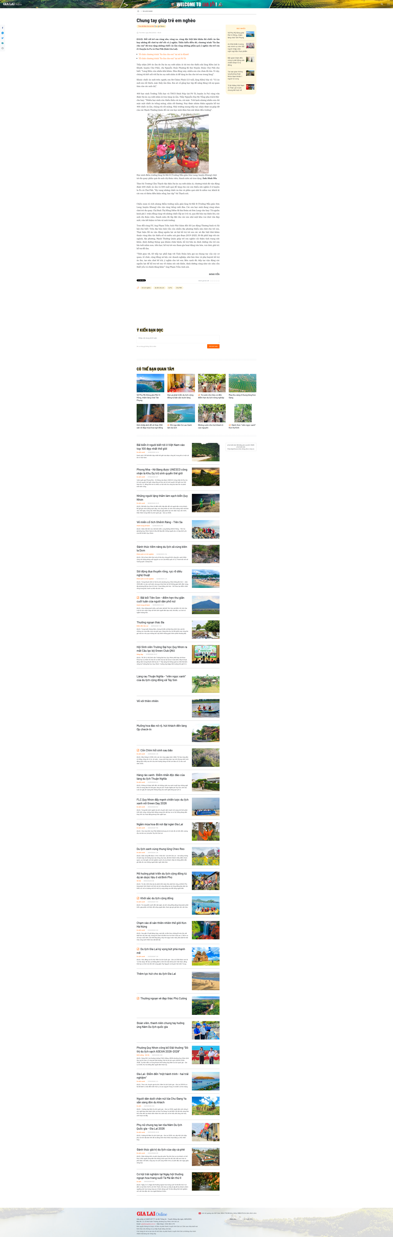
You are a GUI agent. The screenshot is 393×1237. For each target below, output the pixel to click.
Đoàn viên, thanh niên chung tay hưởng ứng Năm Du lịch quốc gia (160, 1024)
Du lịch (139, 1106)
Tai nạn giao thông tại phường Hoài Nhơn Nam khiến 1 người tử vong (235, 75)
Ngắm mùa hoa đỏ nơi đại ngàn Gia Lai (160, 824)
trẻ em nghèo (146, 288)
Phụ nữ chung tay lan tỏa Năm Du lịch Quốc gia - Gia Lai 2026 (159, 1126)
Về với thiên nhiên (147, 701)
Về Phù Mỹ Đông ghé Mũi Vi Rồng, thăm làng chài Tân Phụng (236, 35)
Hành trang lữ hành (143, 526)
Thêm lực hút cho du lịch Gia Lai (156, 973)
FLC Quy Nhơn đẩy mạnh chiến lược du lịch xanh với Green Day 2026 (163, 801)
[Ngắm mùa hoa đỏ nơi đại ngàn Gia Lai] (206, 831)
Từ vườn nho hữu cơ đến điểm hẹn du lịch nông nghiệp (211, 396)
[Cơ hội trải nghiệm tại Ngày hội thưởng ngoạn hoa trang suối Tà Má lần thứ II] (206, 1181)
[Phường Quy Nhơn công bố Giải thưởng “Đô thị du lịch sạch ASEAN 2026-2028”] (206, 1055)
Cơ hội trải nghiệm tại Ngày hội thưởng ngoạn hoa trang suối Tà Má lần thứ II (160, 1176)
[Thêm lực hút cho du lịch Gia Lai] (206, 981)
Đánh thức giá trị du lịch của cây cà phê (161, 1149)
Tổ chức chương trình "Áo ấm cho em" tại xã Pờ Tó (162, 58)
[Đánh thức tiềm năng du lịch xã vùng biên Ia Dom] (206, 554)
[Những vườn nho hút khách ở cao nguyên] (212, 413)
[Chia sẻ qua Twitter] (2, 38)
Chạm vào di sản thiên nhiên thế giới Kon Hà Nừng (161, 924)
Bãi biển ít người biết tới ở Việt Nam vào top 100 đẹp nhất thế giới (161, 446)
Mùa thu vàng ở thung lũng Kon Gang (242, 396)
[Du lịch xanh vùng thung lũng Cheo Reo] (206, 856)
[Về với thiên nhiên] (206, 708)
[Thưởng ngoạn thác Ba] (206, 629)
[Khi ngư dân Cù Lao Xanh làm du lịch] (181, 413)
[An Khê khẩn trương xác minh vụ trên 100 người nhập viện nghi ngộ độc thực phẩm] (250, 45)
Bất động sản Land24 (243, 445)
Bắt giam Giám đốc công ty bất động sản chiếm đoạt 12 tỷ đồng (236, 61)
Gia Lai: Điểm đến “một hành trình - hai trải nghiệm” (163, 1075)
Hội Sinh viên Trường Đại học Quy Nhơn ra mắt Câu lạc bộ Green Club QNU (162, 648)
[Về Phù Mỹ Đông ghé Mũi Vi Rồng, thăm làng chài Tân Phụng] (250, 34)
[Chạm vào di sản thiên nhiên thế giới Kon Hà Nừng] (206, 930)
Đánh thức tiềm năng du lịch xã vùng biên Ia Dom (162, 548)
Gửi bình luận (213, 346)
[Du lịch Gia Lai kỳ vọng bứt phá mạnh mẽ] (206, 956)
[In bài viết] (2, 48)
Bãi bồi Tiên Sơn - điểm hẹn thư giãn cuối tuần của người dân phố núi (160, 599)
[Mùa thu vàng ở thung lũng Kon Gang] (242, 383)
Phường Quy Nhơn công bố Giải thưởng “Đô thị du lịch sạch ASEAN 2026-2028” (162, 1049)
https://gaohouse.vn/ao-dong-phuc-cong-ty (240, 449)
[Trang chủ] (138, 11)
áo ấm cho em (159, 288)
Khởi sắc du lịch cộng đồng (156, 898)
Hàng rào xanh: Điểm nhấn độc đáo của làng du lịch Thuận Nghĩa (161, 776)
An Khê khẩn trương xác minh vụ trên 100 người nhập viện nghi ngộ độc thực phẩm (237, 47)
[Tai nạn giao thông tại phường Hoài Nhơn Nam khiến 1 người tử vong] (250, 73)
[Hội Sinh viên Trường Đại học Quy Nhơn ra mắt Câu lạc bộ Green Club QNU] (206, 654)
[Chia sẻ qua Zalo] (2, 32)
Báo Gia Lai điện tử (13, 4)
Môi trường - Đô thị (143, 1055)
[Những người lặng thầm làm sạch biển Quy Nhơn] (206, 503)
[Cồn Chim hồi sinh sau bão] (206, 757)
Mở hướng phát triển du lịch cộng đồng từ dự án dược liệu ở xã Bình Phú (162, 875)
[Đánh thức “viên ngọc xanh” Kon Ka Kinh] (242, 413)
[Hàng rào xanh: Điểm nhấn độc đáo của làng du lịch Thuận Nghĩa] (206, 782)
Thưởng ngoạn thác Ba (150, 622)
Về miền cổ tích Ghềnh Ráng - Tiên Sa (159, 522)
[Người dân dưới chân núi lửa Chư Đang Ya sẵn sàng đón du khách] (206, 1106)
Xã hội (139, 881)
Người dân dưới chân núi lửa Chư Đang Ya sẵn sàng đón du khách (161, 1100)
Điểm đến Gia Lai (143, 626)
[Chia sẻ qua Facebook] (2, 27)
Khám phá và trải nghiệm (145, 554)
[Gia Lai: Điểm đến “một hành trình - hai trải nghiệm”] (206, 1081)
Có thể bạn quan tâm (155, 369)
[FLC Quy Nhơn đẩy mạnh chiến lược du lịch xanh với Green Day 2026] (206, 807)
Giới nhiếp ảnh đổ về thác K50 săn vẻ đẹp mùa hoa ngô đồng (150, 426)
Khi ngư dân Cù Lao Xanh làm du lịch (179, 426)
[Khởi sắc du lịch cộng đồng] (206, 905)
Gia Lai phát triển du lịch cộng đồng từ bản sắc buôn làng (180, 396)
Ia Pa (170, 288)
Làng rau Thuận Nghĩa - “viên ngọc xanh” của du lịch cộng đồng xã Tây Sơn (161, 678)
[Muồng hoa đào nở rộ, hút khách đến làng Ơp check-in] (206, 733)
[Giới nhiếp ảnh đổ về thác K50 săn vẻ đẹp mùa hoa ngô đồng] (150, 413)
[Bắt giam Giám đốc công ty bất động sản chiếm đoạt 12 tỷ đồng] (250, 59)
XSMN (252, 445)
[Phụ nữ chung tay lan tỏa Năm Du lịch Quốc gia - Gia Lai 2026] (206, 1132)
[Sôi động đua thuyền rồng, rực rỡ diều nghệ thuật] (206, 578)
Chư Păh (179, 288)
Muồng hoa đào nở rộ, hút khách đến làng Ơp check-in (162, 727)
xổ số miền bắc (231, 445)
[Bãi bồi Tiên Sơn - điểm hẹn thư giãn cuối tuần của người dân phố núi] (206, 605)
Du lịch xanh (147, 11)
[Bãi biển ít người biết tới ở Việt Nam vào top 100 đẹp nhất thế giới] (206, 452)
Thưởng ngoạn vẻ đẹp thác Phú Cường (163, 998)
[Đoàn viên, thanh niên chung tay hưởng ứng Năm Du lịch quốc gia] (206, 1030)
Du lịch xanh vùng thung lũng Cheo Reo (161, 849)
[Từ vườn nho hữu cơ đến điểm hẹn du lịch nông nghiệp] (212, 383)
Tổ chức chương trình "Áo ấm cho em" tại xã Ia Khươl (164, 54)
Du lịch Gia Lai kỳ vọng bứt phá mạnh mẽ (161, 950)
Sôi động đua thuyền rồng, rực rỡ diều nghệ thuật (159, 573)
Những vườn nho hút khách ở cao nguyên (210, 426)
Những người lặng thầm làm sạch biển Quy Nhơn (162, 497)
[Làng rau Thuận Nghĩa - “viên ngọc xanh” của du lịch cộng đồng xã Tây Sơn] (206, 683)
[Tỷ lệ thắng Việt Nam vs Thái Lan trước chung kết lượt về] (250, 87)
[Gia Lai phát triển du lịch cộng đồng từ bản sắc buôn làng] (181, 383)
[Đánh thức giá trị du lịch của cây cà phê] (206, 1157)
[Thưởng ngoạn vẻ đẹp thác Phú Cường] (206, 1005)
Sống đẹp (140, 654)
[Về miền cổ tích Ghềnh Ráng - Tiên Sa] (206, 529)
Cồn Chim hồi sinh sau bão (156, 750)
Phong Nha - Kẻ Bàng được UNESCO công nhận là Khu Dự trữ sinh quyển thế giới (162, 471)
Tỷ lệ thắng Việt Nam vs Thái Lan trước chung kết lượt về (236, 87)
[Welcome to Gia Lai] (196, 4)
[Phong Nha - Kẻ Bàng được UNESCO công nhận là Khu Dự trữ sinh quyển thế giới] (206, 477)
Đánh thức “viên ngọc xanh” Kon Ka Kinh (242, 426)
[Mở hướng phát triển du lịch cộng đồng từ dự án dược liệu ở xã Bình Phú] (206, 881)
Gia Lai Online (152, 1213)
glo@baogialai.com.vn (148, 1224)
